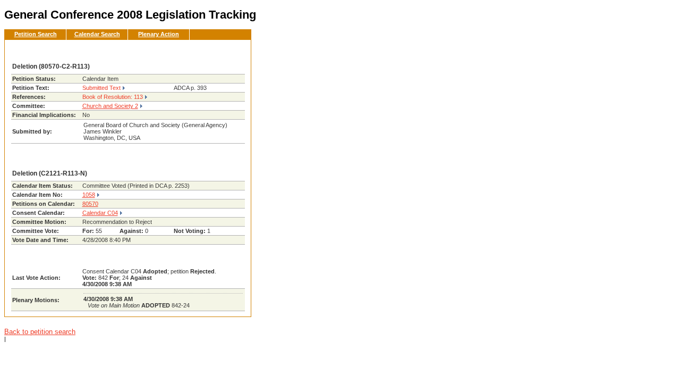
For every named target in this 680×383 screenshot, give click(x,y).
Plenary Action (158, 34)
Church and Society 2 (110, 106)
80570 (90, 204)
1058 (88, 195)
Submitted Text (101, 88)
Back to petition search (39, 332)
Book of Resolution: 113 (112, 97)
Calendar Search (97, 34)
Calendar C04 (100, 213)
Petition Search (35, 34)
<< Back (225, 51)
